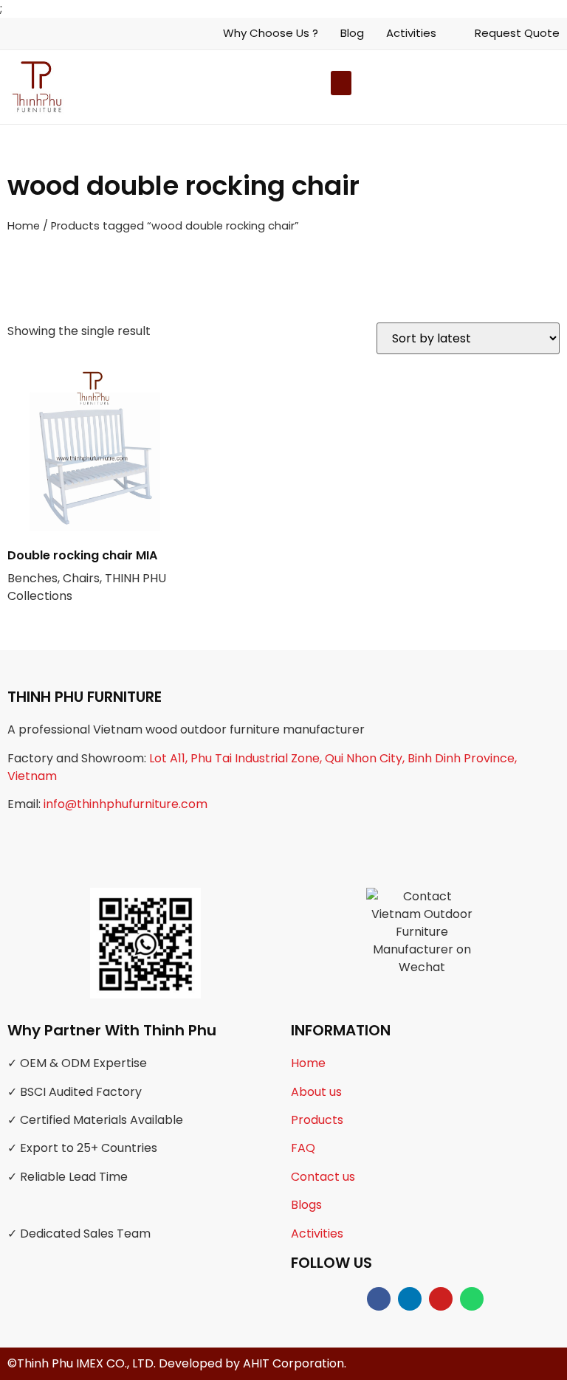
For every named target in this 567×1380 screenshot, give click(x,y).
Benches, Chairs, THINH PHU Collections (86, 575)
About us (316, 1091)
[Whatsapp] (472, 1299)
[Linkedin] (410, 1299)
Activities (317, 1233)
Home (23, 225)
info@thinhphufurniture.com (125, 804)
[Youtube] (441, 1299)
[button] (506, 86)
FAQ (303, 1147)
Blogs (306, 1204)
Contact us (323, 1176)
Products (317, 1119)
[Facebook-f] (379, 1299)
